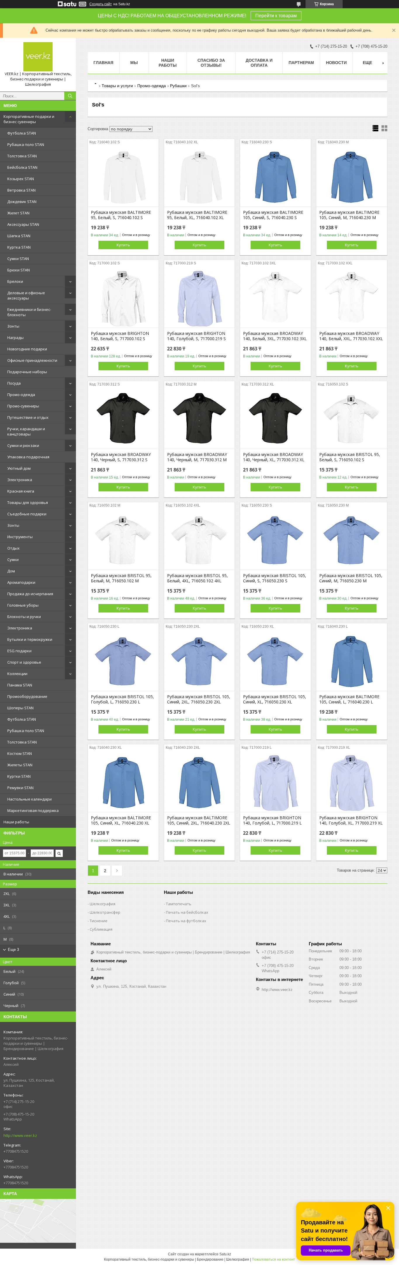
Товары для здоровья (27, 502)
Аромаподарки (21, 582)
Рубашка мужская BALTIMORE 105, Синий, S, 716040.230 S (273, 215)
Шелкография (102, 903)
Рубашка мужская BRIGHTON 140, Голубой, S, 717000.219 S (196, 336)
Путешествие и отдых (27, 417)
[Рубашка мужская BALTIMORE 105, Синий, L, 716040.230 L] (351, 661)
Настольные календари (29, 799)
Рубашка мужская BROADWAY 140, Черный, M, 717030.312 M (197, 457)
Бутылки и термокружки (29, 639)
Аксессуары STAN (23, 224)
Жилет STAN (18, 213)
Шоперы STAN (20, 707)
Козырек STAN (20, 178)
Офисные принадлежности (32, 360)
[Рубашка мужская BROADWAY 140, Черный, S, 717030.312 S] (123, 419)
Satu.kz (225, 1254)
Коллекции (17, 673)
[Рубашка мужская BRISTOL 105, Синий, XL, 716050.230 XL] (275, 661)
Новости (336, 62)
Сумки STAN (18, 258)
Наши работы (16, 822)
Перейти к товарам (276, 15)
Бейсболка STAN (22, 167)
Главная (103, 62)
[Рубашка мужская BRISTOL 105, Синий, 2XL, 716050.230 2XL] (199, 661)
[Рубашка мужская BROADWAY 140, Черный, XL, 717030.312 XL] (275, 419)
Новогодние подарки (27, 349)
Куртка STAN (19, 247)
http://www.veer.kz (20, 1135)
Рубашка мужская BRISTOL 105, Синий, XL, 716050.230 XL (274, 699)
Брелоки (15, 281)
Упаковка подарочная (28, 456)
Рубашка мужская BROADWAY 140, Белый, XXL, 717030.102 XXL (351, 336)
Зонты (13, 326)
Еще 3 (13, 949)
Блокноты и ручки (24, 616)
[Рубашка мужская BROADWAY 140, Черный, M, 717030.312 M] (199, 419)
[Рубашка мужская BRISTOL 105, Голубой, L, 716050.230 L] (123, 661)
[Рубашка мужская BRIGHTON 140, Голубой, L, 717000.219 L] (275, 782)
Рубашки (178, 85)
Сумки (13, 559)
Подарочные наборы (27, 371)
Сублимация (101, 929)
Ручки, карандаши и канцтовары (26, 431)
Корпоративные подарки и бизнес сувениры (29, 119)
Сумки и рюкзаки (23, 445)
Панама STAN (19, 685)
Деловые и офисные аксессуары (26, 295)
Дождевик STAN (22, 201)
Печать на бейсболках (187, 912)
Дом (11, 571)
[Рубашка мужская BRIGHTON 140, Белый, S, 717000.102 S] (123, 298)
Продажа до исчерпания (30, 593)
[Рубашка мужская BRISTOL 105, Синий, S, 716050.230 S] (275, 540)
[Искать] (70, 96)
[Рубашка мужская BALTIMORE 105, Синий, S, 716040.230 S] (275, 177)
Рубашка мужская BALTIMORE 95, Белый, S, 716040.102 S (121, 215)
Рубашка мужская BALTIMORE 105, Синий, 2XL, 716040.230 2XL (198, 820)
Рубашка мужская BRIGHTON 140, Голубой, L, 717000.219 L (272, 820)
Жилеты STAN (19, 764)
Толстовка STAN (22, 156)
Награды (15, 337)
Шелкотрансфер (105, 912)
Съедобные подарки (26, 514)
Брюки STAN (18, 270)
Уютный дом (19, 468)
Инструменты (20, 536)
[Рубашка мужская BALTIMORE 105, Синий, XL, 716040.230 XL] (123, 782)
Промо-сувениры (23, 406)
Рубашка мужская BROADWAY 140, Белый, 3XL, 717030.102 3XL (275, 336)
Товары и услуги (117, 85)
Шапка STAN (18, 235)
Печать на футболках (186, 920)
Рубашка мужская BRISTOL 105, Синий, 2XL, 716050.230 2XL (198, 699)
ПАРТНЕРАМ (301, 62)
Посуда (14, 383)
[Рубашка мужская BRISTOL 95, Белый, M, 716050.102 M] (123, 540)
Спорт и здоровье (24, 662)
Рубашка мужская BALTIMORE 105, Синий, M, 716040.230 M (349, 215)
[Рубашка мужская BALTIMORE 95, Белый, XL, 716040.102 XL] (199, 177)
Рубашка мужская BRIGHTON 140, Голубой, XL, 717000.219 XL (351, 820)
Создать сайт (100, 4)
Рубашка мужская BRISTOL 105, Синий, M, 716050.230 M (350, 578)
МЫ (134, 62)
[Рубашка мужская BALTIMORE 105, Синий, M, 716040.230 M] (351, 177)
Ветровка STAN (21, 190)
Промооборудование (27, 696)
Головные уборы (23, 605)
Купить (123, 244)
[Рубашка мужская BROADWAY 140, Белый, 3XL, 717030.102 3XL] (275, 298)
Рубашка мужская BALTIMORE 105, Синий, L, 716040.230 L (349, 699)
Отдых (13, 548)
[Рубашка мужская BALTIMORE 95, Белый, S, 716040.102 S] (123, 177)
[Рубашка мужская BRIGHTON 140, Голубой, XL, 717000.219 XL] (351, 782)
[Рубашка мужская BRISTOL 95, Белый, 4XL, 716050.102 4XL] (199, 540)
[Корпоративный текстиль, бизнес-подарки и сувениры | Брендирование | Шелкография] (38, 56)
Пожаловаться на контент (273, 1259)
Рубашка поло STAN (25, 144)
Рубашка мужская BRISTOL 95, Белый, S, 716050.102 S (349, 457)
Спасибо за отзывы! (211, 63)
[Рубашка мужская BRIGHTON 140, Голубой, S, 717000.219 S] (199, 298)
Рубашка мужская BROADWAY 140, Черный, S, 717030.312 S (121, 457)
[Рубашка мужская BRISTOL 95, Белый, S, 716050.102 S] (351, 419)
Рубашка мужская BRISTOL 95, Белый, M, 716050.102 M (121, 578)
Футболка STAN (21, 133)
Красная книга (20, 491)
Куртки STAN (19, 776)
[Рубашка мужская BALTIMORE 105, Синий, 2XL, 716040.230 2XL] (199, 782)
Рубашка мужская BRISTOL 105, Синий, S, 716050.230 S (274, 578)
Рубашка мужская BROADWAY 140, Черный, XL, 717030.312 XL (273, 457)
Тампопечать (178, 903)
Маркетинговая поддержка (33, 810)
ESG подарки (19, 650)
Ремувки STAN (20, 787)
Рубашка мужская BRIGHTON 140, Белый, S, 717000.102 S (120, 336)
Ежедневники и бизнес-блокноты (29, 312)
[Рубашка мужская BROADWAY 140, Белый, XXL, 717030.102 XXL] (351, 298)
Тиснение (98, 920)
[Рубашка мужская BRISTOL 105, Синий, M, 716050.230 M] (351, 540)
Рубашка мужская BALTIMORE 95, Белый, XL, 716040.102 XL (197, 215)
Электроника (19, 479)
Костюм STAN (19, 753)
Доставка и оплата (259, 63)
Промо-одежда (21, 394)
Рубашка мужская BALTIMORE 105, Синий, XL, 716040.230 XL (121, 820)
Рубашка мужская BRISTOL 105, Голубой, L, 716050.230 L (122, 699)
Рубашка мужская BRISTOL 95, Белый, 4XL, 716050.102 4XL (197, 578)
